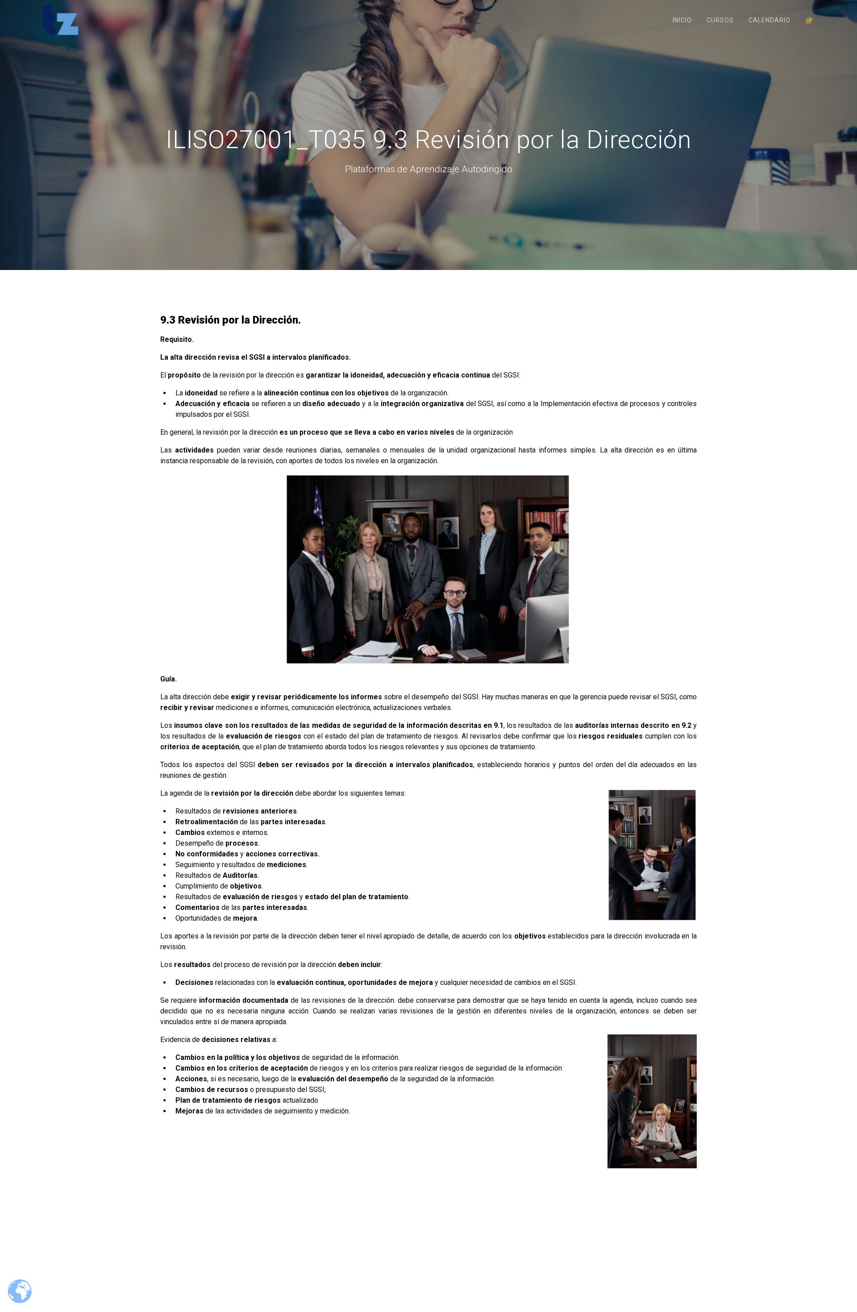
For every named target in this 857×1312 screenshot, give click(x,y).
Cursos (720, 20)
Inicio (682, 20)
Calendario (769, 20)
